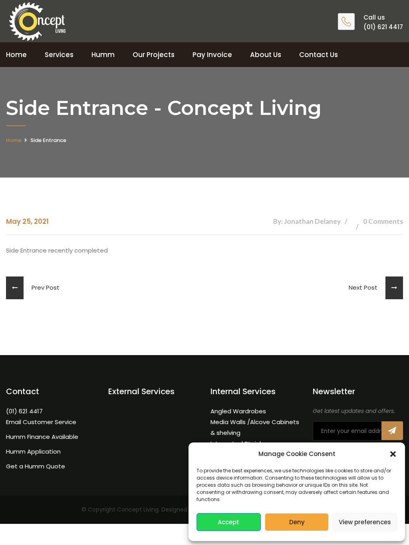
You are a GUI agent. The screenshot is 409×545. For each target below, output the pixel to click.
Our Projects (154, 54)
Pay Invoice (212, 54)
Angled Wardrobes (238, 411)
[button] (393, 454)
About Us (265, 54)
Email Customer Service (41, 422)
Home (16, 54)
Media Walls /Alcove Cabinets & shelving (254, 427)
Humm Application (33, 451)
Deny (297, 522)
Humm (103, 54)
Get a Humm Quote (35, 466)
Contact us (318, 54)
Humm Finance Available (42, 436)
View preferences (365, 522)
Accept (228, 522)
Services (59, 54)
